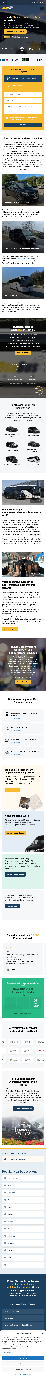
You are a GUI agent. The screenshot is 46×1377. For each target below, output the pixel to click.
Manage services (8, 1352)
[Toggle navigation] (42, 8)
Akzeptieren (23, 1358)
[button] (43, 1333)
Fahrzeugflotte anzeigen (15, 383)
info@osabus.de (39, 2)
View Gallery (34, 501)
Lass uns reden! (31, 383)
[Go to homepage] (8, 7)
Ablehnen (23, 1364)
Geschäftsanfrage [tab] (17, 86)
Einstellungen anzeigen (23, 1370)
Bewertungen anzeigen (23, 370)
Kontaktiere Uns (16, 718)
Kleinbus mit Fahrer (23, 258)
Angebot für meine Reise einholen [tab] (25, 78)
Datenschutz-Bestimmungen (23, 1374)
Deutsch (3, 2)
